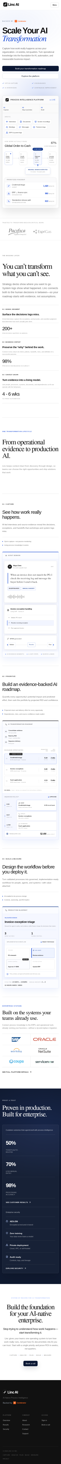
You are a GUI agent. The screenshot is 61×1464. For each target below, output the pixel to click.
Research (26, 1425)
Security (6, 1429)
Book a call (30, 1363)
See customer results (17, 1202)
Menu (55, 5)
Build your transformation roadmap (30, 68)
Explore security (14, 1268)
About (24, 1420)
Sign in (44, 1420)
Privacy (6, 1459)
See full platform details (15, 1072)
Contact (25, 1429)
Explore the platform (30, 76)
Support (25, 1434)
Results (6, 1425)
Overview (6, 1420)
